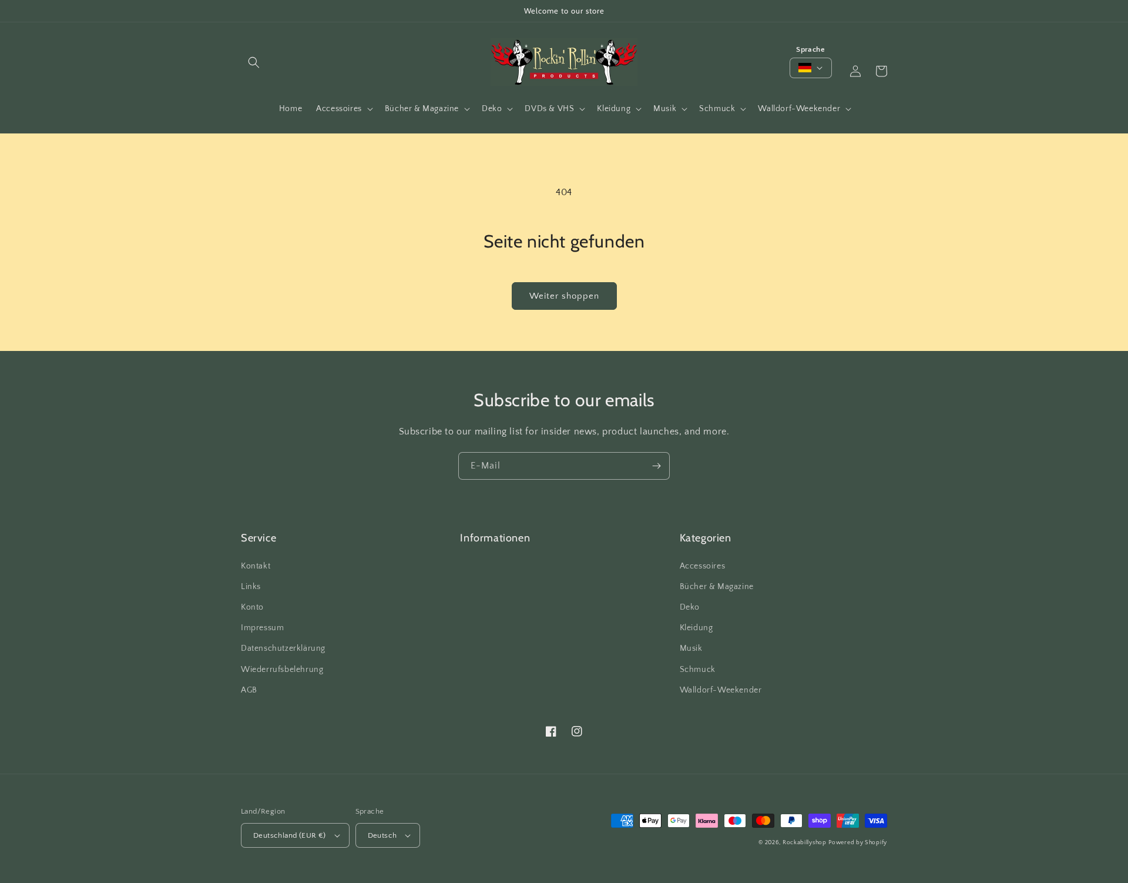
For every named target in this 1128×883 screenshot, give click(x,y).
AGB (249, 690)
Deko (690, 607)
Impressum (262, 628)
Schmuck (698, 669)
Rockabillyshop (805, 842)
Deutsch (382, 835)
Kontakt (255, 566)
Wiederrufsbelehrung (282, 669)
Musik (691, 648)
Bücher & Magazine (717, 586)
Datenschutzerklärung (283, 648)
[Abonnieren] (656, 466)
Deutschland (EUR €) (289, 835)
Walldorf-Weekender (721, 690)
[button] (254, 62)
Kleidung (696, 628)
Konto (252, 607)
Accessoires (703, 566)
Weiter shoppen (564, 296)
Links (251, 586)
